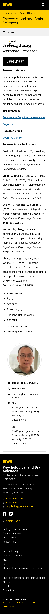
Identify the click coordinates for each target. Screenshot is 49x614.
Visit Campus (9, 537)
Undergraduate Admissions (16, 529)
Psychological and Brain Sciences (23, 21)
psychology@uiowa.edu (19, 506)
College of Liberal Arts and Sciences (20, 13)
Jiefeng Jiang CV (15, 61)
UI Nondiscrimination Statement (29, 603)
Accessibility (9, 606)
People (14, 41)
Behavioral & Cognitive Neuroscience (24, 117)
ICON (5, 564)
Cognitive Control (12, 137)
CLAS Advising (10, 551)
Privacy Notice (8, 603)
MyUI (5, 559)
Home (5, 41)
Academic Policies (12, 555)
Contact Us (8, 590)
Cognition (8, 124)
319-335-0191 (19, 388)
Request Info (9, 541)
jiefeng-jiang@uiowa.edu (25, 382)
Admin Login (13, 521)
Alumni (6, 582)
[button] (43, 5)
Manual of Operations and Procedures (22, 568)
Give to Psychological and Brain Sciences (24, 577)
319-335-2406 (14, 498)
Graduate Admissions (14, 533)
